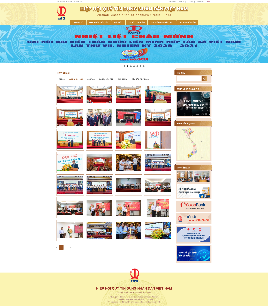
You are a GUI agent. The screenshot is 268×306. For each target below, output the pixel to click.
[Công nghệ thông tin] (193, 104)
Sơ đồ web (200, 1)
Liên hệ (181, 1)
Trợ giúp (190, 1)
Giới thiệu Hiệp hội (98, 22)
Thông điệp (172, 1)
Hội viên (118, 22)
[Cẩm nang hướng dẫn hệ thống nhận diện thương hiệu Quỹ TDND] (193, 233)
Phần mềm (122, 79)
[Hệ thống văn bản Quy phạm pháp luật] (193, 191)
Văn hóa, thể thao (140, 79)
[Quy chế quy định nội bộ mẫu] (193, 253)
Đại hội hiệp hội (76, 79)
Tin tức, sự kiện (136, 22)
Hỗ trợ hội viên (106, 79)
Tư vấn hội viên (188, 22)
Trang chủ (78, 22)
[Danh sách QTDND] (193, 143)
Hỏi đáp (192, 217)
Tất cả (62, 79)
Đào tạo (91, 79)
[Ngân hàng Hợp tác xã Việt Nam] (193, 205)
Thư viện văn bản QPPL (162, 22)
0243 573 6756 (199, 220)
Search (204, 78)
